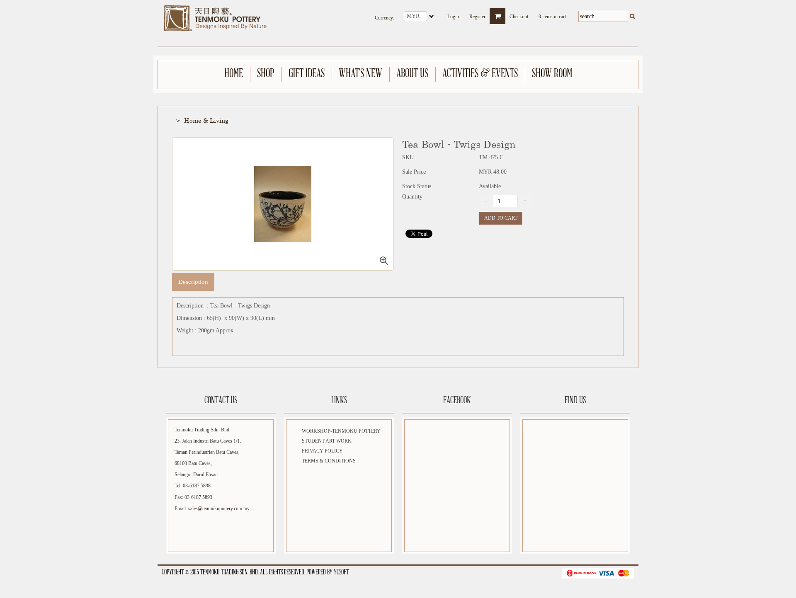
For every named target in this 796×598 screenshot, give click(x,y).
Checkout (519, 14)
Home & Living (206, 120)
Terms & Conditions (329, 461)
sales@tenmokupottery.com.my (219, 508)
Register (477, 14)
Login (453, 14)
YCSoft (341, 572)
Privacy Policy (322, 451)
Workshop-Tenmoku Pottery (341, 431)
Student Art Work (327, 441)
